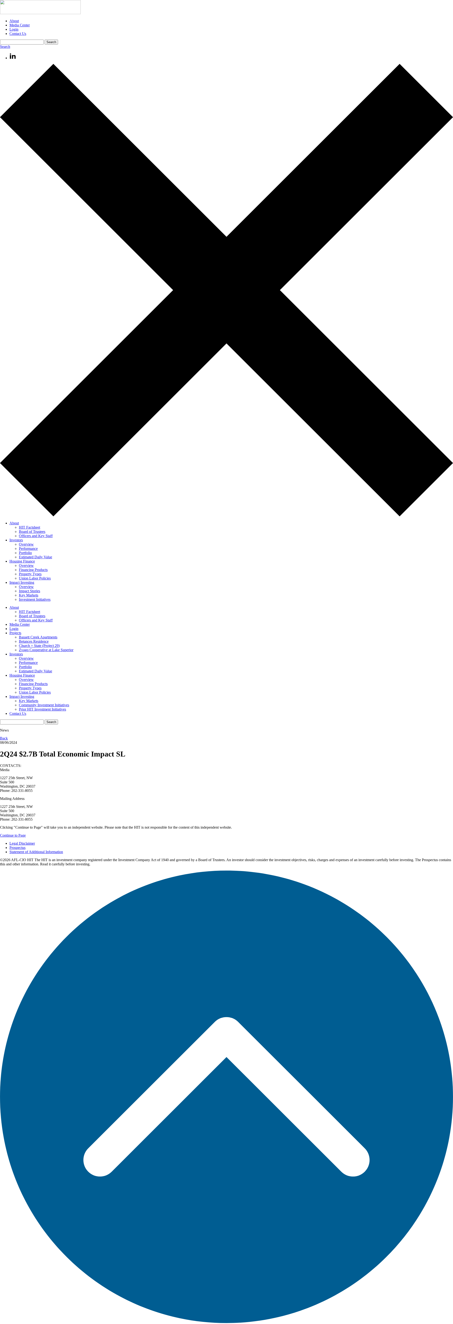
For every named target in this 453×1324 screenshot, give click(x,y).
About (14, 21)
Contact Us (17, 34)
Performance (28, 549)
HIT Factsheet (29, 527)
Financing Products (33, 570)
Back (4, 738)
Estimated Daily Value (35, 557)
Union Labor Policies (35, 578)
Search (5, 47)
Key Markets (28, 595)
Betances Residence (34, 641)
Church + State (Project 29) (39, 646)
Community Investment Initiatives (44, 705)
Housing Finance (22, 561)
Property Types (30, 574)
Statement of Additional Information (36, 852)
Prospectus (17, 848)
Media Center (19, 25)
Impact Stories (29, 591)
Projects (15, 633)
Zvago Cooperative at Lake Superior (46, 650)
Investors (16, 540)
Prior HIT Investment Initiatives (42, 709)
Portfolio (25, 553)
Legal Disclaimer (22, 843)
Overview (26, 544)
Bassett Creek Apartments (38, 637)
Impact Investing (21, 582)
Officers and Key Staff (36, 536)
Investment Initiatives (34, 599)
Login (13, 29)
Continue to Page (13, 835)
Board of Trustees (32, 532)
